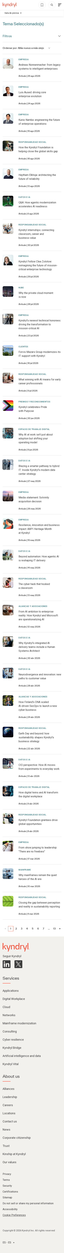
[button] (10, 928)
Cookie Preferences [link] (14, 1215)
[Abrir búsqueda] (51, 4)
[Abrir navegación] (59, 4)
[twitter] (18, 964)
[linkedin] (7, 964)
